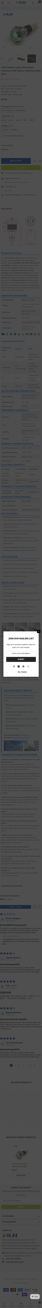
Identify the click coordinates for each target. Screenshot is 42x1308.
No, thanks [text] (22, 672)
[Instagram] (18, 666)
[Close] (38, 631)
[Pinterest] (23, 666)
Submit (21, 659)
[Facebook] (14, 666)
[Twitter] (28, 666)
